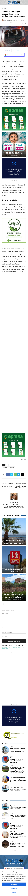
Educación (12, 831)
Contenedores (17, 465)
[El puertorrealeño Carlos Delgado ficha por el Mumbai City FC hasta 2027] (5, 788)
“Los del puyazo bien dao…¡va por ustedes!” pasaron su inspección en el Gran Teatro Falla (20, 485)
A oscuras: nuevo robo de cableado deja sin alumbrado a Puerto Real (17, 845)
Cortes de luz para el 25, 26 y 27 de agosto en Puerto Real (18, 817)
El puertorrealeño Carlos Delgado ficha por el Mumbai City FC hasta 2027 (18, 789)
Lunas (23, 465)
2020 (7, 465)
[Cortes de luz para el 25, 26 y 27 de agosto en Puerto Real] (5, 816)
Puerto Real (11, 467)
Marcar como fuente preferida (15, 55)
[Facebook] (8, 474)
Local (6, 8)
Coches (11, 465)
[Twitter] (11, 474)
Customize (14, 888)
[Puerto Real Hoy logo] (14, 861)
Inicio (3, 8)
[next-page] (5, 604)
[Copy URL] (22, 474)
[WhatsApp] (15, 474)
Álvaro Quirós (8, 20)
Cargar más (13, 795)
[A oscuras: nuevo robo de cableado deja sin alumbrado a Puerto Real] (5, 844)
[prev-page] (3, 604)
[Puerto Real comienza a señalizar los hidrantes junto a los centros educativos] (14, 559)
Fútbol (12, 804)
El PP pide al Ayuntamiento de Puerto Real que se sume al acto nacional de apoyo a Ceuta (18, 780)
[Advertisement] (14, 289)
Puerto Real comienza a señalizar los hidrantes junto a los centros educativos (14, 569)
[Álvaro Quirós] (3, 20)
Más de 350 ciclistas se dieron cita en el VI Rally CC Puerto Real (7, 485)
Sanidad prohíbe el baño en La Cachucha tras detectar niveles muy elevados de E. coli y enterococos (14, 541)
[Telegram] (18, 474)
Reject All (14, 892)
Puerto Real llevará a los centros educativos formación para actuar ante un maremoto (18, 835)
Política (12, 775)
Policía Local (4, 467)
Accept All (14, 884)
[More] (22, 50)
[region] (14, 882)
